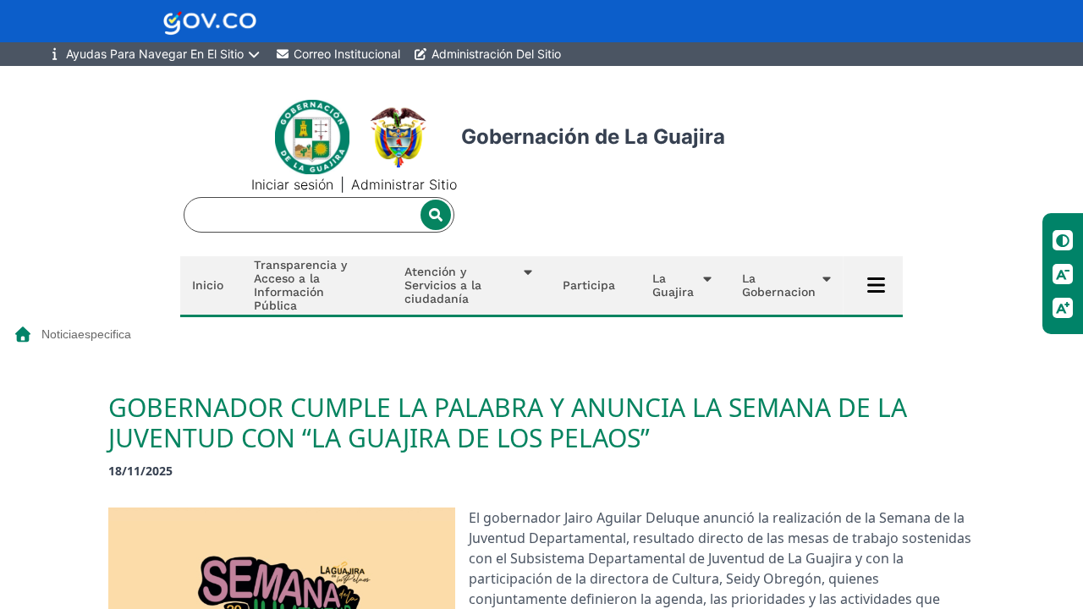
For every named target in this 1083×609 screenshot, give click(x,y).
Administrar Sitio (404, 184)
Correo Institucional (345, 54)
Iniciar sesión (292, 184)
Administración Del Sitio (494, 54)
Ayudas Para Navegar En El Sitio (155, 54)
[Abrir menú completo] (876, 285)
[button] (464, 285)
